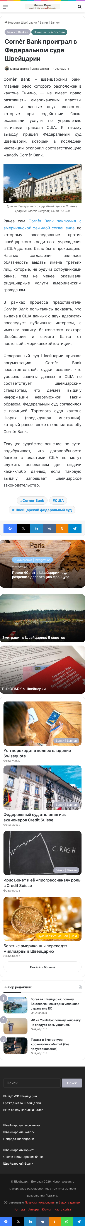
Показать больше (42, 967)
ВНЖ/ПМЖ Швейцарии (20, 1096)
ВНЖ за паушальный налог (23, 1110)
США (59, 500)
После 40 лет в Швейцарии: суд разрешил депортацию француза (40, 574)
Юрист (46, 1209)
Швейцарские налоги (18, 1132)
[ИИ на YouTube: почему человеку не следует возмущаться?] (15, 1026)
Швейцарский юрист (18, 1150)
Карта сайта (62, 1209)
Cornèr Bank (33, 500)
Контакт (19, 1209)
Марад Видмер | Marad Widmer (29, 68)
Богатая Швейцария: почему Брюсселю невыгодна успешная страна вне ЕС (55, 1003)
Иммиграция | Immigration (32, 559)
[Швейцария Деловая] (42, 6)
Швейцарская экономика (21, 1125)
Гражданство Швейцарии (22, 1103)
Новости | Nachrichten (49, 32)
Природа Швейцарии (18, 1139)
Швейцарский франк (18, 1163)
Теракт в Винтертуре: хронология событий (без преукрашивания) (50, 1044)
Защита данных (69, 1202)
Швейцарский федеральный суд (43, 510)
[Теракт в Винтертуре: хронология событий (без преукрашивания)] (15, 1045)
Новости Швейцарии (22, 22)
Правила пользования (40, 1202)
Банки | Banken (50, 22)
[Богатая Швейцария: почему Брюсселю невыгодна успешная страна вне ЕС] (15, 1005)
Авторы (33, 1209)
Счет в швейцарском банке (23, 1156)
